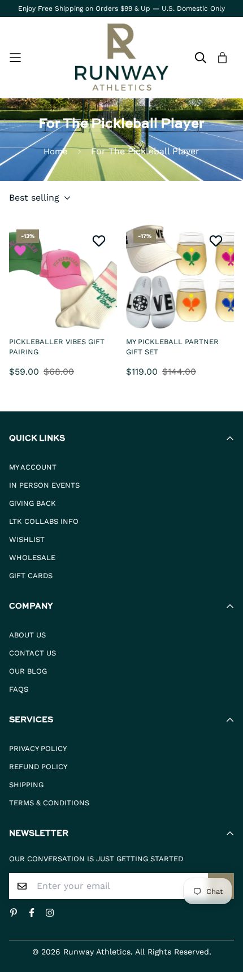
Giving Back (32, 503)
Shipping (26, 784)
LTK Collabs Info (44, 521)
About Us (27, 635)
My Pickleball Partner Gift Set (172, 346)
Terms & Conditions (49, 803)
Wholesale (32, 557)
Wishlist (27, 539)
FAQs (18, 689)
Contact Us (32, 653)
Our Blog (28, 671)
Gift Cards (31, 575)
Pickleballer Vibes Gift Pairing (57, 346)
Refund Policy (38, 766)
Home (56, 151)
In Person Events (44, 485)
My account (33, 467)
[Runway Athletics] (121, 57)
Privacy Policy (38, 748)
